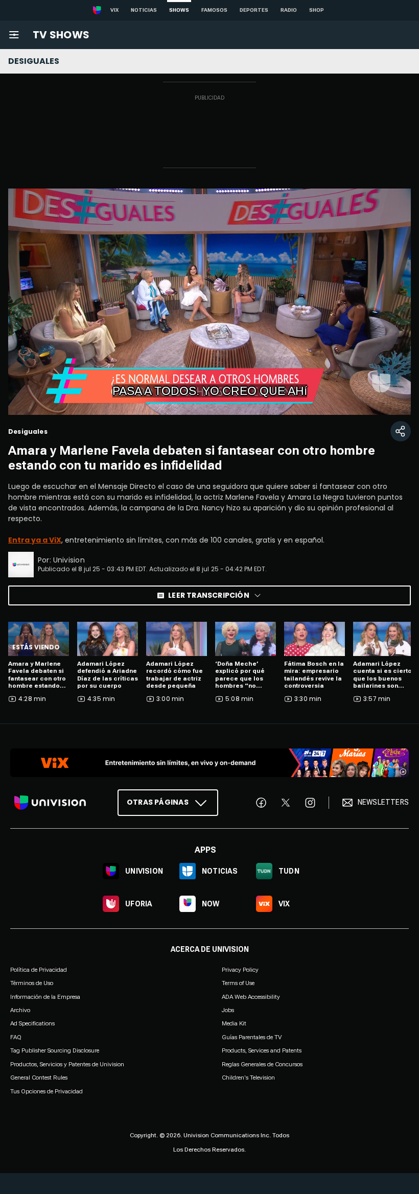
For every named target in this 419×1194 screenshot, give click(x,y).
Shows (179, 10)
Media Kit (234, 1023)
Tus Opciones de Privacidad (46, 1091)
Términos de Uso (31, 983)
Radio (289, 10)
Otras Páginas (158, 802)
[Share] (400, 431)
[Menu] (13, 34)
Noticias (144, 10)
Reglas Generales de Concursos (262, 1063)
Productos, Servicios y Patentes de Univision (67, 1063)
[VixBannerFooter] (209, 762)
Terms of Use (238, 983)
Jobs (228, 1010)
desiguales (33, 61)
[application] (209, 302)
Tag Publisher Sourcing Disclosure (54, 1050)
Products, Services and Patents (261, 1050)
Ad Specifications (32, 1023)
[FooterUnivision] (50, 802)
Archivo (20, 1010)
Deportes (254, 10)
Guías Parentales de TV (252, 1037)
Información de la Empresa (45, 996)
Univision (69, 560)
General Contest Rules (38, 1077)
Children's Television (248, 1077)
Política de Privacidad (38, 969)
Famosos (214, 10)
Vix (114, 10)
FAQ (15, 1037)
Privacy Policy (240, 969)
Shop (316, 10)
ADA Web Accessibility (251, 996)
